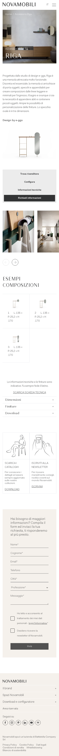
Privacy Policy (10, 745)
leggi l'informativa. (38, 623)
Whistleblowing (34, 748)
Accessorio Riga (23, 14)
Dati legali (41, 745)
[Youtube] (31, 722)
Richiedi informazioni (29, 198)
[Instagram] (11, 722)
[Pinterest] (18, 722)
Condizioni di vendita (13, 748)
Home (8, 14)
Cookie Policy (26, 745)
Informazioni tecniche (29, 190)
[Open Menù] (54, 5)
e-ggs (19, 120)
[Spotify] (38, 722)
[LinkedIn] (25, 722)
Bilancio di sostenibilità (14, 750)
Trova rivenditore (29, 174)
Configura (29, 182)
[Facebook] (5, 722)
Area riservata (10, 708)
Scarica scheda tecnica (29, 392)
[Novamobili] (19, 4)
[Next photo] (15, 262)
